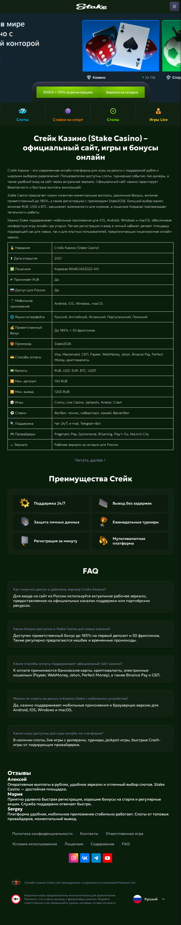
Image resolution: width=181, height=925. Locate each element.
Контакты (89, 833)
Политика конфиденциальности (42, 833)
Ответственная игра (124, 833)
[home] (90, 6)
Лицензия (74, 843)
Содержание (102, 843)
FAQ (126, 843)
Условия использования (34, 843)
